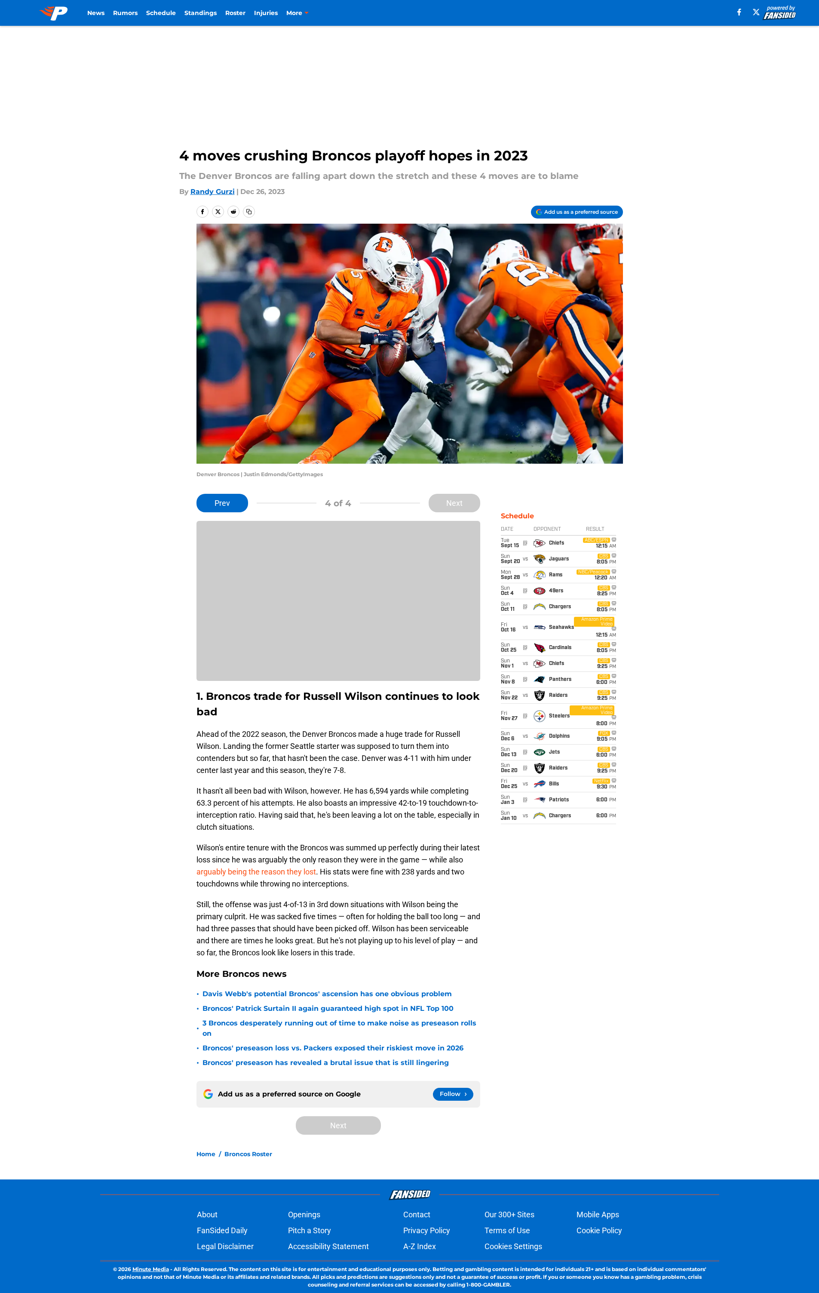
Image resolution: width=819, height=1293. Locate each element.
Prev (222, 503)
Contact (416, 1214)
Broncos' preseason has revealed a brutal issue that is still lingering (325, 1063)
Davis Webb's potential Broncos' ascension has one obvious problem (327, 994)
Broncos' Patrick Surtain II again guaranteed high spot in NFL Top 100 (328, 1008)
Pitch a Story (309, 1230)
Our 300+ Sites (509, 1214)
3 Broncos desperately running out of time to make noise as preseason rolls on (339, 1028)
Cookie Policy (599, 1230)
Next (454, 503)
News (95, 13)
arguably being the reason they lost (256, 871)
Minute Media (150, 1269)
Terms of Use (507, 1230)
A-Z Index (419, 1246)
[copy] (249, 212)
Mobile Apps (598, 1214)
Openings (304, 1214)
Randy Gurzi (212, 192)
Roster (235, 13)
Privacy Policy (426, 1230)
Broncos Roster (248, 1154)
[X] (756, 12)
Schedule (161, 13)
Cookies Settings (513, 1246)
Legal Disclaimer (225, 1246)
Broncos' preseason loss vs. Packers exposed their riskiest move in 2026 (332, 1048)
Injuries (266, 13)
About (207, 1214)
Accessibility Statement (328, 1246)
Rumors (125, 13)
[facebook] (739, 12)
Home (205, 1154)
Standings (200, 13)
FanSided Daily (222, 1230)
